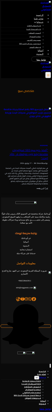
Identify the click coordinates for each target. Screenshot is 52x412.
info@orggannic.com (24, 288)
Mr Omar (37, 163)
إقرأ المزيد (42, 188)
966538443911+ (24, 281)
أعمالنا (40, 50)
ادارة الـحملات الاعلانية (34, 26)
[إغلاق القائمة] (50, 366)
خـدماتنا (42, 377)
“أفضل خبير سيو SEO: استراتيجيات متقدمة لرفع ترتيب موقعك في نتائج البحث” (28, 154)
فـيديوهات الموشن (35, 47)
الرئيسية (39, 15)
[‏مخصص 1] (26, 326)
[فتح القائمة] (48, 75)
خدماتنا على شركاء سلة (26, 253)
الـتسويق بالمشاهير (35, 33)
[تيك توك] (18, 299)
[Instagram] (26, 299)
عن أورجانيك (26, 238)
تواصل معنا (41, 60)
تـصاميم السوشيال (35, 36)
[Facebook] (34, 299)
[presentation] (26, 124)
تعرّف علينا (38, 19)
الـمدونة (39, 54)
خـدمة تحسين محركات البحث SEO (30, 44)
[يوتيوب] (23, 299)
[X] (30, 299)
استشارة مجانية (26, 250)
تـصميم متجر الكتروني (34, 40)
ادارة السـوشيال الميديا (33, 29)
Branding (44, 145)
